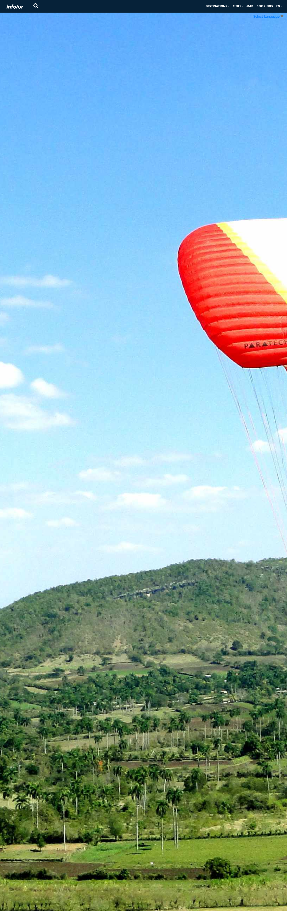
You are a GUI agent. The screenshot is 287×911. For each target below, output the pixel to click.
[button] (217, 6)
